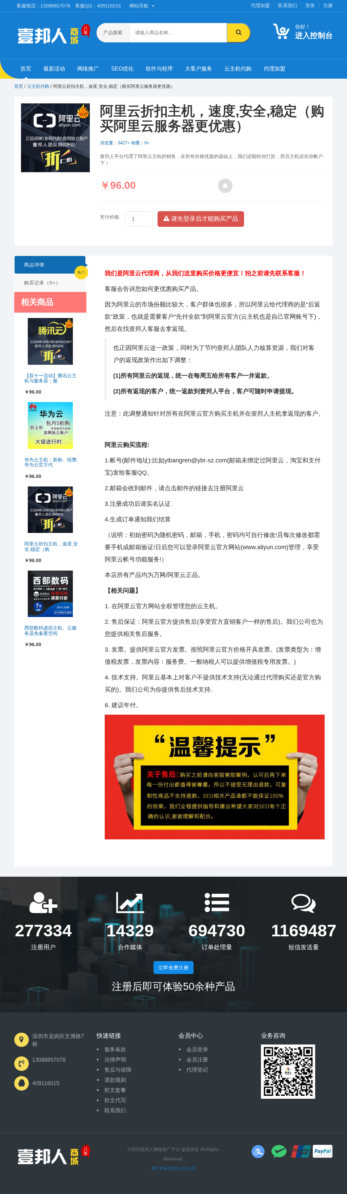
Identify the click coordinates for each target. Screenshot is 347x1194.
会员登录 (197, 1049)
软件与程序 (159, 69)
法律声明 (115, 1059)
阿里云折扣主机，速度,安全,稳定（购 (51, 546)
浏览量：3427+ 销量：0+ (124, 142)
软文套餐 (115, 1090)
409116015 (45, 1083)
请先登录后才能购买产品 (203, 218)
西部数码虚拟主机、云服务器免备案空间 (50, 630)
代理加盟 (260, 5)
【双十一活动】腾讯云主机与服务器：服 (50, 378)
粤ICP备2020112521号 (173, 1168)
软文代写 (115, 1100)
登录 (310, 5)
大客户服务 (198, 69)
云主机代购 (237, 69)
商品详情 (34, 264)
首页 (25, 69)
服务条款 (115, 1049)
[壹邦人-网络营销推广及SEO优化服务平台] (52, 1156)
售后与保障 (117, 1070)
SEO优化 (122, 69)
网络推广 (88, 69)
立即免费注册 (173, 967)
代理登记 (197, 1070)
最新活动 (54, 69)
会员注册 (197, 1059)
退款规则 (115, 1080)
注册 (328, 5)
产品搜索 (112, 32)
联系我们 (287, 5)
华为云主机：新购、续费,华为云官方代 (51, 462)
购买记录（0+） (42, 282)
